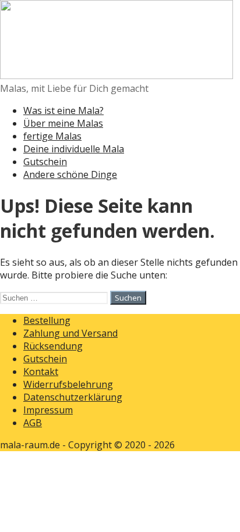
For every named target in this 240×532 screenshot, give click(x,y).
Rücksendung (53, 346)
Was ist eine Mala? (63, 110)
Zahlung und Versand (70, 333)
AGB (32, 422)
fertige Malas (52, 136)
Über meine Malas (63, 123)
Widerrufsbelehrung (68, 384)
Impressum (48, 410)
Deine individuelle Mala (73, 148)
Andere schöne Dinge (70, 174)
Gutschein (45, 161)
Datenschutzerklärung (72, 397)
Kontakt (40, 371)
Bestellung (46, 320)
